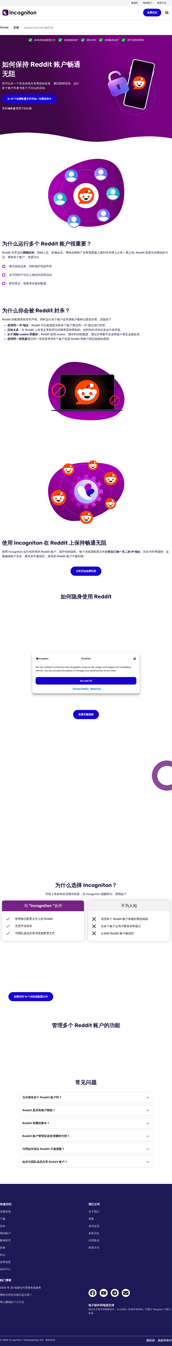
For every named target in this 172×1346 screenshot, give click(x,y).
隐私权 (150, 1340)
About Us (95, 688)
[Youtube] (104, 1293)
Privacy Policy (81, 688)
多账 (16, 27)
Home (4, 27)
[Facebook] (93, 1293)
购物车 (134, 3)
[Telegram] (115, 1293)
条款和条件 (165, 1340)
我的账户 (147, 3)
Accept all (86, 680)
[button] (134, 658)
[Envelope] (126, 1293)
